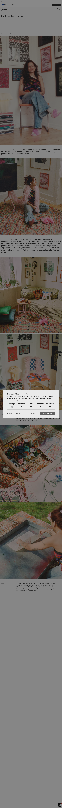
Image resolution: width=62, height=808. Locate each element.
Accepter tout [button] (47, 413)
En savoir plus (16, 400)
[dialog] (31, 404)
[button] (14, 413)
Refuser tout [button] (32, 413)
